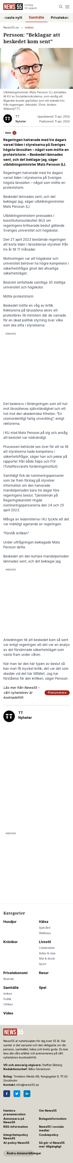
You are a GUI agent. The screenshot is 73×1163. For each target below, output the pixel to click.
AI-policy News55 (16, 1143)
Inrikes (29, 27)
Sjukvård (44, 927)
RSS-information (15, 1126)
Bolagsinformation (52, 1119)
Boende (8, 979)
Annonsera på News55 (13, 1120)
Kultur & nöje (47, 953)
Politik (7, 999)
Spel (42, 988)
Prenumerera (57, 692)
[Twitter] (16, 1093)
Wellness (45, 933)
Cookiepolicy (48, 1135)
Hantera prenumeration (14, 1112)
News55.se (11, 27)
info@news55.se (27, 1085)
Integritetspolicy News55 (15, 1136)
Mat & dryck (47, 958)
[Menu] (67, 6)
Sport (42, 964)
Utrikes (8, 1004)
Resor (44, 973)
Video (8, 1013)
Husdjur (10, 922)
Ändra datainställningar (20, 1153)
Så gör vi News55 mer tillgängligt (52, 1144)
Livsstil (45, 942)
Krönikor (10, 942)
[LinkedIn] (27, 1093)
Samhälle (36, 17)
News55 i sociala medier (51, 1128)
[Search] (60, 6)
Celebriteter (47, 948)
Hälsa (43, 922)
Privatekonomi (15, 973)
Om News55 (48, 1110)
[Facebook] (6, 1093)
